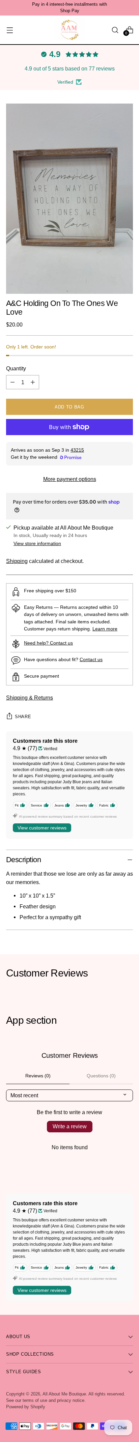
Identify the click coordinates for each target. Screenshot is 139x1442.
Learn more (104, 628)
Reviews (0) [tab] (38, 1075)
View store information (37, 543)
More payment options (69, 479)
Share (23, 716)
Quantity (16, 368)
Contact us (91, 659)
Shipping (17, 561)
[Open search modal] (115, 30)
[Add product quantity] (33, 382)
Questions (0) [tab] (101, 1075)
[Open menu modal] (10, 30)
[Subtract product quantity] (12, 382)
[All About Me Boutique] (69, 29)
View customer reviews (42, 827)
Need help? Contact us (48, 643)
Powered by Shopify (25, 1407)
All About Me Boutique (64, 1394)
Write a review (70, 1126)
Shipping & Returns (29, 698)
